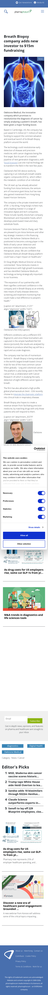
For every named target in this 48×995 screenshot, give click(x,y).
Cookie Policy (30, 956)
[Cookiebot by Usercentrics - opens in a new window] (34, 449)
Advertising (28, 951)
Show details (34, 527)
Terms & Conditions (23, 966)
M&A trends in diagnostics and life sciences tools (23, 616)
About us (19, 951)
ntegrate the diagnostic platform (28, 394)
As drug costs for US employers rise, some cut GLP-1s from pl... (23, 571)
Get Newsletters (25, 2)
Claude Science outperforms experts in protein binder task (23, 803)
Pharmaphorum (9, 954)
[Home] (23, 11)
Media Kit (40, 2)
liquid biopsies (11, 162)
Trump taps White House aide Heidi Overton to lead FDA (25, 785)
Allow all (24, 535)
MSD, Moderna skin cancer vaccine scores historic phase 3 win (25, 776)
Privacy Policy (20, 961)
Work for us (37, 966)
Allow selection (24, 544)
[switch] (41, 501)
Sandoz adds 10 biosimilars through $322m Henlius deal (25, 794)
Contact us (38, 951)
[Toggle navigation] (6, 11)
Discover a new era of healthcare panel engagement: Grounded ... (22, 906)
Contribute (19, 956)
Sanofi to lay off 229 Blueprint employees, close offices (25, 812)
